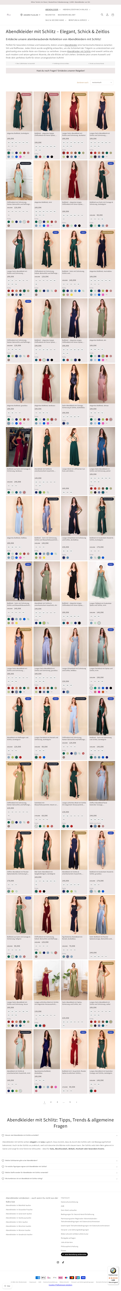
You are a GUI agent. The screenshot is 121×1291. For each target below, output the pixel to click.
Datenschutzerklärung (69, 1202)
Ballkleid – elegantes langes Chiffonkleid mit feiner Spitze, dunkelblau (72, 341)
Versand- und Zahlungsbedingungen (75, 1230)
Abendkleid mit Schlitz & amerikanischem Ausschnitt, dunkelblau (72, 873)
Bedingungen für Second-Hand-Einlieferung (77, 1214)
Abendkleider (71, 45)
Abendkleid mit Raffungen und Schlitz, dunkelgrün (17, 738)
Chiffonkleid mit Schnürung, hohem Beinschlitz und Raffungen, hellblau (74, 739)
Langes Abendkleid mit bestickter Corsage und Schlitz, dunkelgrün (101, 1072)
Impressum (65, 1198)
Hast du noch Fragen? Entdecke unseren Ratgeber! (60, 70)
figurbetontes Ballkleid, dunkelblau (43, 1072)
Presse (63, 1250)
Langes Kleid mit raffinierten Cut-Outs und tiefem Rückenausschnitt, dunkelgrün (73, 470)
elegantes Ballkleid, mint (43, 202)
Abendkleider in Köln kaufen (17, 1222)
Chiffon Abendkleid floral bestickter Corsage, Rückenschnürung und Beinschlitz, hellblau (102, 804)
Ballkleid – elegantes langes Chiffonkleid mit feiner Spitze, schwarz (72, 604)
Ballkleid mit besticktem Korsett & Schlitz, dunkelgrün (101, 539)
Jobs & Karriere (67, 1242)
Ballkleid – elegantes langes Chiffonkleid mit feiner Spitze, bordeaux (72, 203)
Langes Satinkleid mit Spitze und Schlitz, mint (101, 669)
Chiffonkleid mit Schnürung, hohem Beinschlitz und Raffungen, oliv (19, 804)
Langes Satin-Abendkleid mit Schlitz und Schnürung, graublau (46, 669)
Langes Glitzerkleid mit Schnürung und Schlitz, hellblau (74, 669)
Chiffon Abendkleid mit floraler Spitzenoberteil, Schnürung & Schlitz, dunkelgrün (18, 873)
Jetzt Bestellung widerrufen (75, 1254)
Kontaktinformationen (103, 1282)
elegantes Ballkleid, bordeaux (45, 406)
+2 (79, 156)
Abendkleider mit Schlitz (79, 51)
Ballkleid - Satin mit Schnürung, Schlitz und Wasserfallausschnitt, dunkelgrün (73, 272)
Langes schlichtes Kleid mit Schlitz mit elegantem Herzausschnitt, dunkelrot (46, 1003)
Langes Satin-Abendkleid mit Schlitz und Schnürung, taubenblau (17, 670)
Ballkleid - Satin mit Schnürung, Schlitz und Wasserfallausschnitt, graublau (46, 539)
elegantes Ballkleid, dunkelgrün (18, 133)
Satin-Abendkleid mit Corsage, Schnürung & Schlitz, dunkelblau (73, 407)
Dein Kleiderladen (21, 1282)
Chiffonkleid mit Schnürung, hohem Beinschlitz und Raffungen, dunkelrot (47, 938)
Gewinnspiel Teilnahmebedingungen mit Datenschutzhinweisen (85, 1226)
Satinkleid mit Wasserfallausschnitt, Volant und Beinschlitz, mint (46, 804)
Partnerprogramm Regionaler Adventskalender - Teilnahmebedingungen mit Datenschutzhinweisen (80, 1220)
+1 (24, 156)
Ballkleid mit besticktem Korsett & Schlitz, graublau (101, 873)
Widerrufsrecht (64, 1282)
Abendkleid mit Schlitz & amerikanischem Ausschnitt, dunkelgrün (44, 470)
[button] (52, 9)
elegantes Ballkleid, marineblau (101, 271)
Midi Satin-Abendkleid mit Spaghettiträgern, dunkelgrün (45, 873)
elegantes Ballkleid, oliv (98, 340)
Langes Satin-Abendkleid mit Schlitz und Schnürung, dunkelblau (100, 134)
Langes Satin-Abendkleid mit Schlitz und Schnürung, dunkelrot (73, 134)
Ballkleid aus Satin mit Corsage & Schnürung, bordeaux (18, 470)
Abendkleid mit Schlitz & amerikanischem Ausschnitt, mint (18, 1072)
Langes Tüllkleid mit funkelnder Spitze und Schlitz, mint (101, 604)
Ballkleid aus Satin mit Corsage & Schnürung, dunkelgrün (101, 203)
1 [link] (44, 1102)
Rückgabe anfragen (68, 1238)
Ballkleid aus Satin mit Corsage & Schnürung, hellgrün (18, 938)
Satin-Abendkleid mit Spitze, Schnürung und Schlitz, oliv (72, 1003)
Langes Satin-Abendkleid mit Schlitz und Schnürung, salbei (100, 1003)
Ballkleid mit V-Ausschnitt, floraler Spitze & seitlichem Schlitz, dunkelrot (74, 1072)
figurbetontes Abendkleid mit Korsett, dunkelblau (72, 938)
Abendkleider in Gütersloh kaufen (19, 1214)
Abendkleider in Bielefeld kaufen (18, 1205)
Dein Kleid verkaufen (69, 1210)
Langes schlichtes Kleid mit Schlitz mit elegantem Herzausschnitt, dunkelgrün (74, 804)
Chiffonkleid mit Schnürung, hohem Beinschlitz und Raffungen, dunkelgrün (47, 272)
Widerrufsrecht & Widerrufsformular (74, 1234)
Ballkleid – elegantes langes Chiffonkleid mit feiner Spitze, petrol (45, 134)
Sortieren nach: (83, 82)
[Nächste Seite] (76, 1102)
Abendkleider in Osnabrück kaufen (19, 1234)
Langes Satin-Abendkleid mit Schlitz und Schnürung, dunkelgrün (17, 272)
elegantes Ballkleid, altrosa (99, 406)
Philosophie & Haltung (69, 1246)
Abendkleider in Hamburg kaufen (18, 1218)
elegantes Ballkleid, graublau (17, 406)
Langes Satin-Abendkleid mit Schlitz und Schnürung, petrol (100, 470)
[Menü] (117, 1267)
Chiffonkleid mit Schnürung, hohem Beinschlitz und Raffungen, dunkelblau (19, 341)
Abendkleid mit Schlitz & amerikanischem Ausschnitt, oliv (46, 604)
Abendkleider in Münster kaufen (18, 1230)
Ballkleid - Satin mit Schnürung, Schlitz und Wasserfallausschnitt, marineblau (18, 604)
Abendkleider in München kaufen (18, 1226)
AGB (62, 1206)
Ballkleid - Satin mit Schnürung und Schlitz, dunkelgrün (101, 738)
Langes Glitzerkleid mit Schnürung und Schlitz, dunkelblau (74, 539)
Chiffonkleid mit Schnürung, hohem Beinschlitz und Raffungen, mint (19, 203)
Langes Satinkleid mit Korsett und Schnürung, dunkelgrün (46, 738)
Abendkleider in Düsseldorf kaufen (19, 1210)
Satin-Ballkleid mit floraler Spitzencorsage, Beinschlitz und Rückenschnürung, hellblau (101, 938)
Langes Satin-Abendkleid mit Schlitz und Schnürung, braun (17, 1003)
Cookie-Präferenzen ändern (60, 1285)
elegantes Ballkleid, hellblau (17, 538)
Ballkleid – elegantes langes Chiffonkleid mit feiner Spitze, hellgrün (45, 341)
